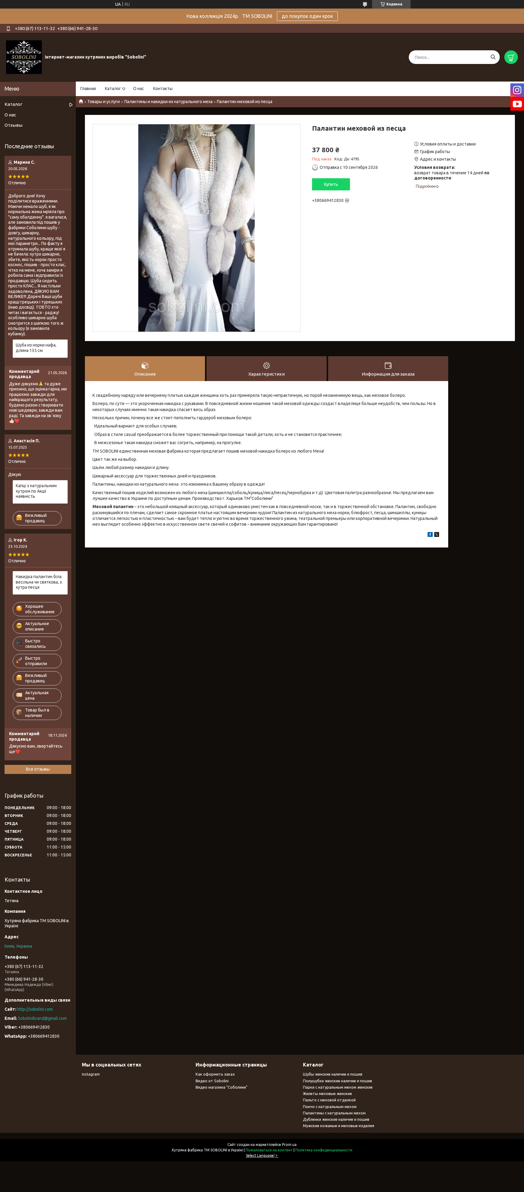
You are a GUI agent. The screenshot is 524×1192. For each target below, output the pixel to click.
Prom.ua (289, 1145)
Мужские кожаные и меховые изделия (338, 1125)
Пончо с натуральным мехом (330, 1106)
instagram (91, 1074)
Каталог (113, 88)
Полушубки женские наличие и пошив (337, 1081)
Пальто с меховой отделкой (329, 1100)
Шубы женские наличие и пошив (332, 1074)
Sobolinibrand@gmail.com (42, 1018)
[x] (436, 535)
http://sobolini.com (35, 1009)
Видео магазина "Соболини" (221, 1087)
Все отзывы (38, 769)
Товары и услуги (103, 101)
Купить (331, 184)
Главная (88, 88)
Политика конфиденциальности (323, 1150)
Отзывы (13, 125)
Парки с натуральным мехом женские (338, 1087)
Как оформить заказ (215, 1074)
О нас (138, 88)
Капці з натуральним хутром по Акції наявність (36, 491)
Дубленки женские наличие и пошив (336, 1119)
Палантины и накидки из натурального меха (168, 101)
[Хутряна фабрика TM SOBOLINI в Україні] (24, 57)
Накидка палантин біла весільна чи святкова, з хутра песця (39, 582)
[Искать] (493, 57)
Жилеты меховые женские (327, 1093)
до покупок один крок (307, 16)
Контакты (163, 88)
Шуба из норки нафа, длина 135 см (36, 348)
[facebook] (430, 535)
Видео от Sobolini (212, 1081)
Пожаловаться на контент (269, 1150)
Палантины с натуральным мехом (334, 1113)
